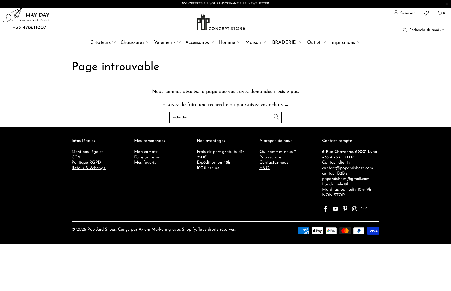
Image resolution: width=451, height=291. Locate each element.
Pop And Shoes (101, 229)
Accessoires (197, 42)
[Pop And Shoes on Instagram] (355, 209)
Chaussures (132, 42)
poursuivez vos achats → (262, 105)
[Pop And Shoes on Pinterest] (345, 209)
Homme (227, 42)
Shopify (189, 229)
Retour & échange (89, 168)
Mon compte (146, 152)
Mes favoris (145, 162)
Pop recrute (270, 157)
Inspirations (343, 42)
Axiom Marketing (155, 229)
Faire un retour (148, 157)
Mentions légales (87, 152)
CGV (76, 157)
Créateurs (100, 42)
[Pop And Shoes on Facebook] (326, 209)
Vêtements (164, 42)
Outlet (314, 42)
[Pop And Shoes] (221, 21)
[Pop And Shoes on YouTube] (336, 209)
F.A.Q (264, 168)
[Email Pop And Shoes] (364, 209)
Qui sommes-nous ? (277, 152)
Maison (253, 42)
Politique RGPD (86, 162)
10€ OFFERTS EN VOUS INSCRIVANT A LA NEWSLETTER (225, 3)
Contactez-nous (273, 162)
